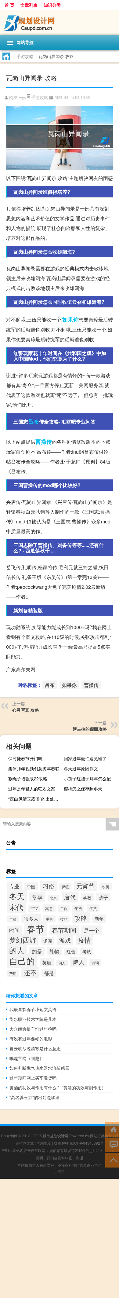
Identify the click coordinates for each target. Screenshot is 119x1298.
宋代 (16, 907)
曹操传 (43, 442)
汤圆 (47, 941)
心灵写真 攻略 (25, 710)
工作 (63, 908)
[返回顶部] (112, 1160)
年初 (78, 908)
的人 (16, 949)
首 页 (9, 5)
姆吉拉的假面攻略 (90, 729)
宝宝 (34, 908)
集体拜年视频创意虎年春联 (34, 768)
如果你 (70, 319)
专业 (14, 886)
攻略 (80, 917)
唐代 (70, 897)
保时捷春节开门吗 (25, 758)
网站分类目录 (101, 1135)
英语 (46, 962)
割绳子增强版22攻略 (27, 779)
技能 (63, 919)
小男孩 (59, 1171)
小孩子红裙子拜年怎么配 (87, 779)
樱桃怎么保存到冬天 (83, 789)
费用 (12, 973)
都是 (49, 973)
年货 (93, 908)
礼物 (54, 951)
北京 (53, 898)
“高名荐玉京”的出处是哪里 (34, 1097)
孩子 (103, 897)
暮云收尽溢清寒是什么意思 (35, 1048)
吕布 (33, 421)
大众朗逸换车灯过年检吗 (32, 1029)
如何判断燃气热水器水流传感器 (39, 1068)
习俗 (48, 886)
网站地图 (44, 1143)
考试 (86, 951)
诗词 (95, 962)
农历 (105, 886)
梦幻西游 (22, 939)
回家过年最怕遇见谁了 (85, 758)
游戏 (65, 940)
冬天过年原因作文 (81, 768)
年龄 (12, 919)
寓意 (49, 908)
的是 (37, 951)
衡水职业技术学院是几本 (32, 1019)
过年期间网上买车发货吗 (32, 1078)
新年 (99, 918)
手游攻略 (25, 56)
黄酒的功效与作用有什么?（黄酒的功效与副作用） (57, 1087)
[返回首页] (112, 1129)
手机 (49, 919)
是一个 (91, 930)
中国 (31, 886)
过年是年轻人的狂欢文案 (31, 789)
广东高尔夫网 (20, 669)
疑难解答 (61, 1143)
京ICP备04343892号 (87, 1143)
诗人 (78, 962)
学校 (87, 897)
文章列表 (29, 5)
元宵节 (85, 885)
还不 (30, 972)
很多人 (31, 918)
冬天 (16, 895)
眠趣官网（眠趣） (26, 1058)
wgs (22, 97)
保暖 (65, 886)
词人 (62, 963)
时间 (14, 930)
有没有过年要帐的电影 (30, 1039)
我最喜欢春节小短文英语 (32, 1009)
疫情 (84, 939)
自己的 (22, 961)
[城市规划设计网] (59, 22)
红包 (71, 951)
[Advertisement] (59, 1238)
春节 (36, 928)
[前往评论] (112, 1144)
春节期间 (64, 930)
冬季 (37, 897)
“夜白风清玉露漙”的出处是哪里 (35, 799)
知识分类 (52, 5)
